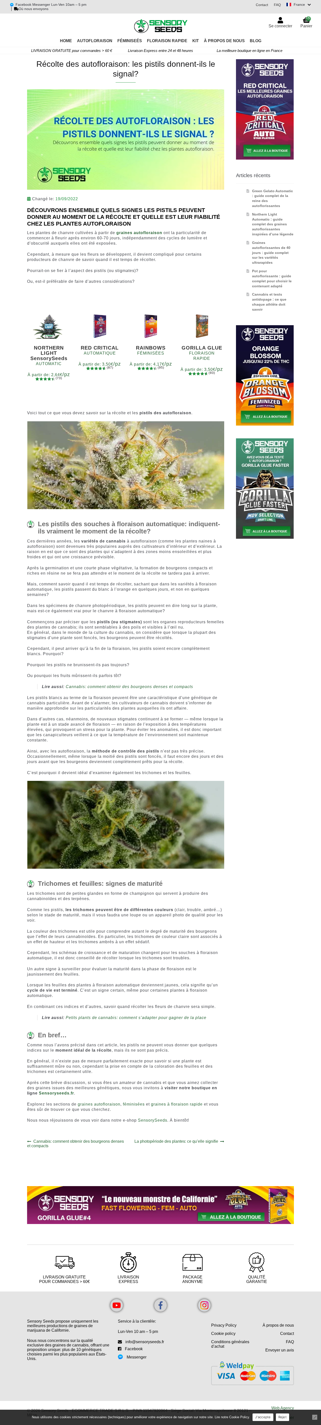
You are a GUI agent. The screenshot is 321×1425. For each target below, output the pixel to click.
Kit (195, 41)
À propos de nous (278, 1325)
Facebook (134, 1349)
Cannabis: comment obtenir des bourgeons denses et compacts (129, 687)
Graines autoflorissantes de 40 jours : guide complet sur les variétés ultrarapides (271, 252)
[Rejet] (314, 1417)
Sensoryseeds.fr (56, 1093)
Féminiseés (129, 41)
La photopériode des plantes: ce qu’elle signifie (176, 1141)
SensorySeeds (152, 1120)
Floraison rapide (167, 41)
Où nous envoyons (33, 9)
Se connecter (280, 26)
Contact (262, 5)
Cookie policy (223, 1333)
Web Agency (282, 1408)
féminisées (134, 1104)
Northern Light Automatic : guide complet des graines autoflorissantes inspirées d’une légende (272, 224)
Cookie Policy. (239, 1417)
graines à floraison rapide (177, 1104)
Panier (306, 22)
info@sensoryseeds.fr (144, 1342)
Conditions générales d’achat (230, 1344)
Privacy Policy (223, 1325)
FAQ (277, 5)
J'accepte (263, 1417)
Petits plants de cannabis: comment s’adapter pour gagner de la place (136, 1017)
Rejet (282, 1417)
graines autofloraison (98, 1104)
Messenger (136, 1357)
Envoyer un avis (279, 1350)
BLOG (255, 41)
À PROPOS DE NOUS (224, 41)
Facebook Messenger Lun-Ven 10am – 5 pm (51, 5)
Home (66, 41)
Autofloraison (94, 41)
